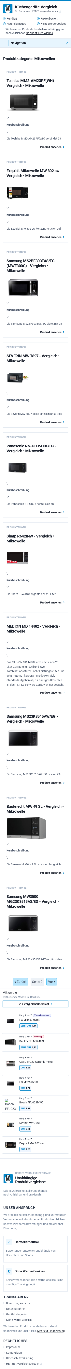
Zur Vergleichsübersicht (34, 1004)
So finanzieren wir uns (39, 33)
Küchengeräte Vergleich (36, 7)
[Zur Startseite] (8, 8)
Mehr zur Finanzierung (51, 1330)
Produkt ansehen (51, 147)
